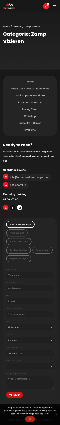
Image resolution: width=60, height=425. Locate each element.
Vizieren (17, 26)
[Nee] (56, 414)
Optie (8, 321)
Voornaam (11, 269)
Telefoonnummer (14, 308)
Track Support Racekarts (30, 95)
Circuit (9, 334)
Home (6, 26)
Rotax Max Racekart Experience (30, 88)
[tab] (20, 224)
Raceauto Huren (28, 102)
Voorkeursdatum (14, 347)
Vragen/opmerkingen (16, 373)
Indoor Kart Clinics (30, 123)
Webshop (30, 116)
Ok (30, 419)
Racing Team (30, 109)
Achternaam (12, 282)
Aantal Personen (13, 360)
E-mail (9, 295)
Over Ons (30, 130)
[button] (54, 6)
